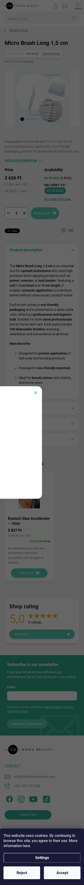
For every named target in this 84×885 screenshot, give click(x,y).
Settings (42, 857)
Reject (22, 873)
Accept (62, 873)
